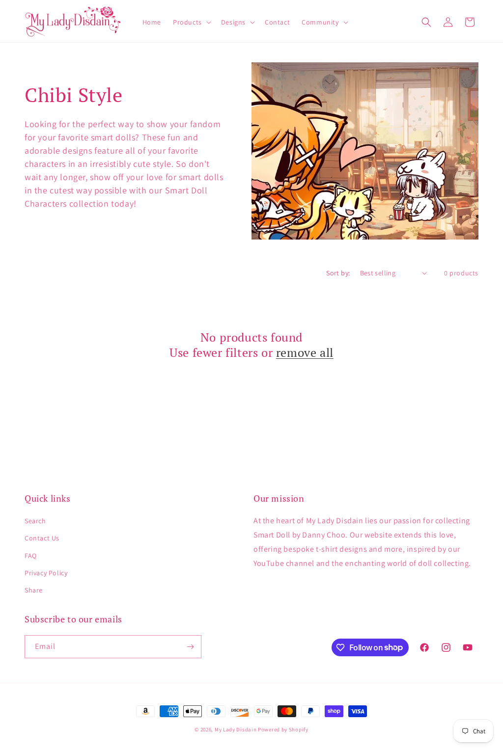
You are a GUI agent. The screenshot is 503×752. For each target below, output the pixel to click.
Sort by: (338, 273)
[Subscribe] (190, 646)
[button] (191, 22)
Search (35, 520)
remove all (305, 352)
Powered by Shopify (283, 729)
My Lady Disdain (236, 729)
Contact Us (42, 538)
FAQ (31, 555)
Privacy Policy (46, 572)
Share (34, 590)
